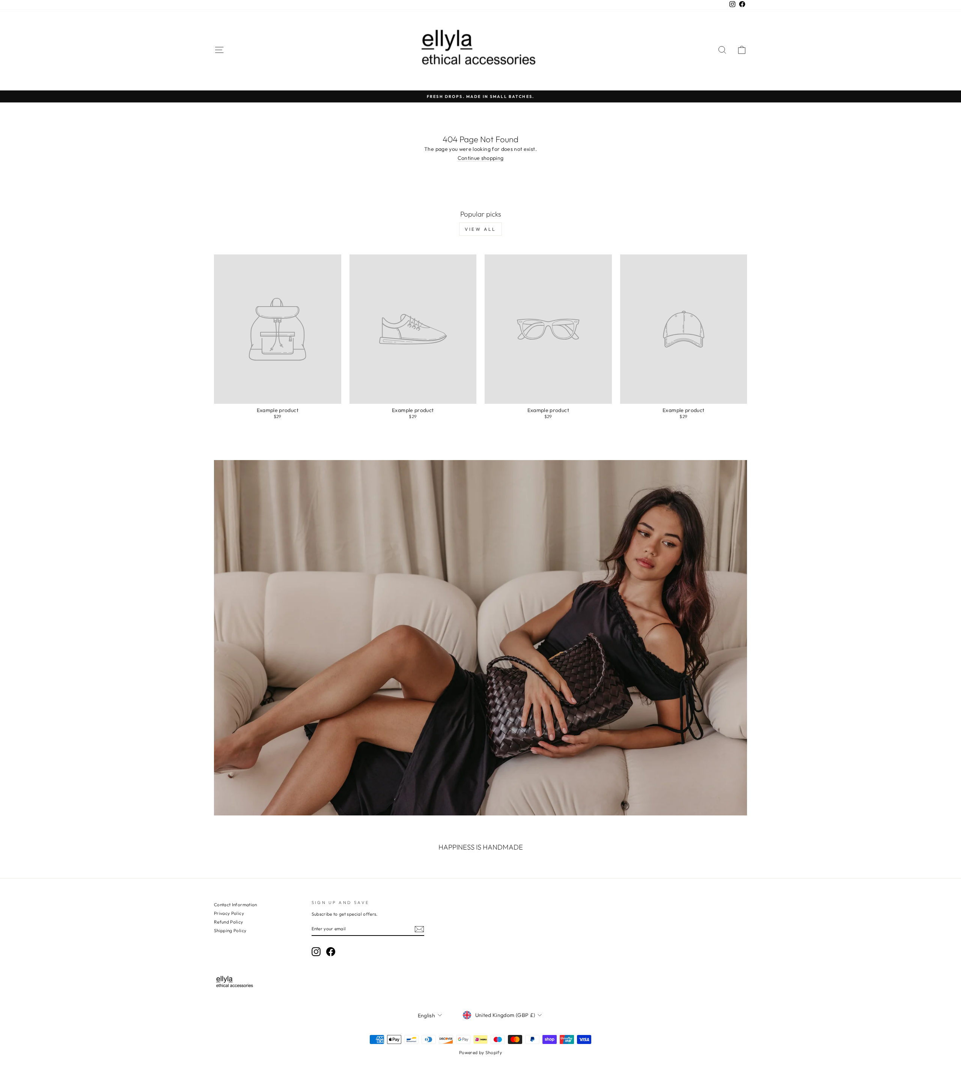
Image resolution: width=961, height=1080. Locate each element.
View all (480, 229)
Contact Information (235, 904)
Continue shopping (481, 158)
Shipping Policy (230, 930)
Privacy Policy (229, 913)
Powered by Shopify (480, 1052)
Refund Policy (228, 922)
